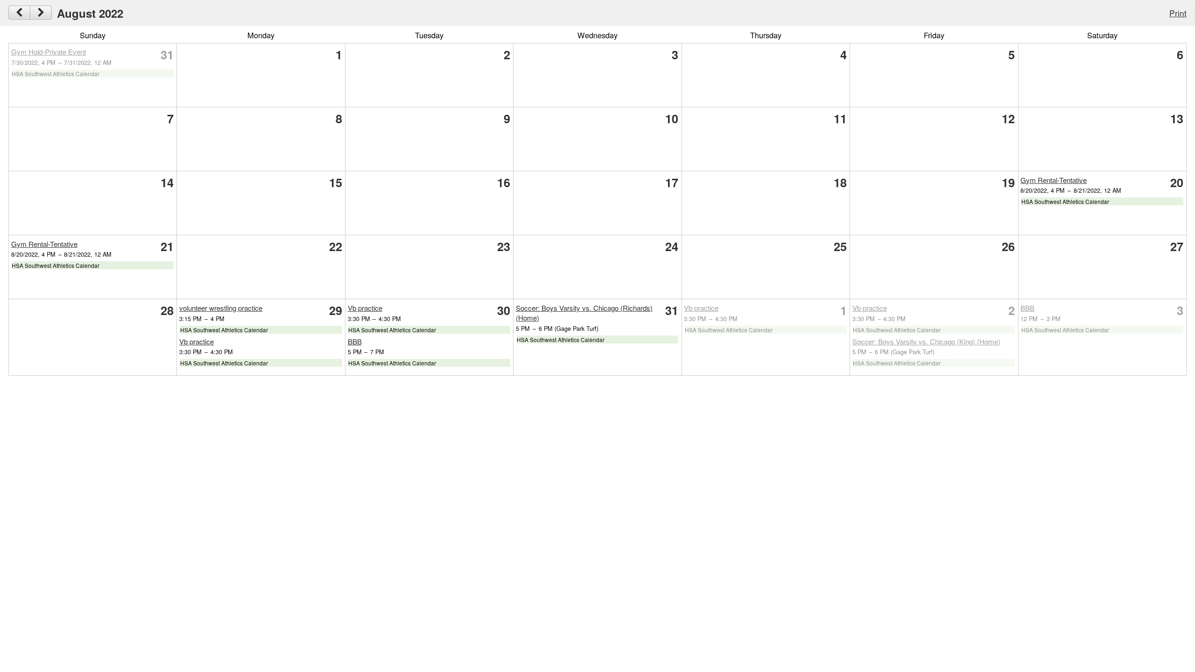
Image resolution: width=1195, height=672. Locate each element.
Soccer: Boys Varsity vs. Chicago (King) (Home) (926, 341)
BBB (355, 341)
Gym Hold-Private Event (48, 51)
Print (1178, 13)
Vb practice (196, 341)
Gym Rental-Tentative (1053, 180)
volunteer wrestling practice (220, 308)
